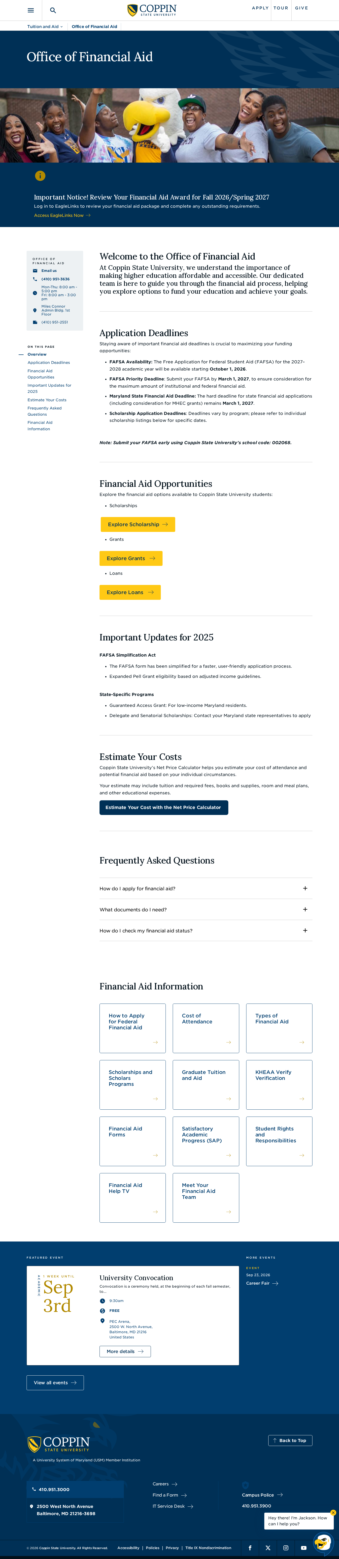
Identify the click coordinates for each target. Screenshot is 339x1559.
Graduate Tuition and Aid (204, 1075)
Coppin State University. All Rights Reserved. (73, 1548)
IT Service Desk (169, 1506)
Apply (260, 8)
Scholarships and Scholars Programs (130, 1078)
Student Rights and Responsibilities (275, 1135)
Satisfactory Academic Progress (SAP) (202, 1135)
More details (121, 1351)
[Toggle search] (49, 10)
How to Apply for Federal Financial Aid (127, 1022)
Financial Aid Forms (125, 1132)
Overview (37, 354)
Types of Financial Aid (272, 1019)
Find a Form (165, 1495)
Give (301, 8)
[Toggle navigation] (34, 10)
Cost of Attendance (197, 1019)
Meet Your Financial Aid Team (198, 1191)
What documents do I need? (133, 910)
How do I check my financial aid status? (146, 931)
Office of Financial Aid (94, 26)
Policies (152, 1548)
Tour (281, 8)
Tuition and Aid (42, 26)
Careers (161, 1483)
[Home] (152, 10)
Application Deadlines (49, 362)
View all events (51, 1382)
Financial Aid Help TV (125, 1188)
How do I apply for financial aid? (137, 889)
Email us (49, 271)
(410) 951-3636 (55, 279)
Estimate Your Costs (47, 400)
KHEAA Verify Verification (273, 1075)
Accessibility (128, 1548)
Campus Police (258, 1495)
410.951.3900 (256, 1505)
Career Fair (258, 1283)
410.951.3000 (54, 1489)
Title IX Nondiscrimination (208, 1548)
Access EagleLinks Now (59, 215)
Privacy (172, 1548)
